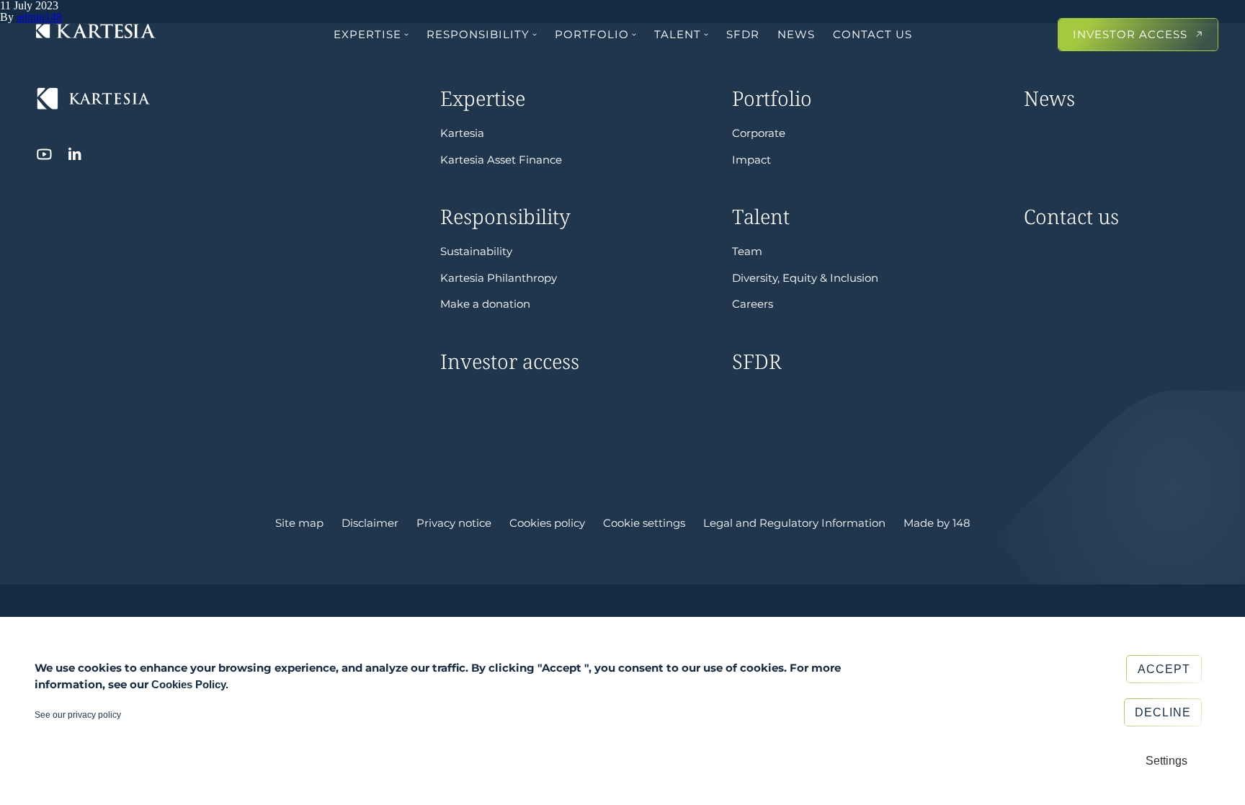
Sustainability (476, 251)
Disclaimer (370, 523)
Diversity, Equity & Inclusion (805, 278)
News (796, 34)
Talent (677, 34)
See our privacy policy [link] (78, 715)
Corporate (758, 133)
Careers (752, 304)
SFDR (742, 34)
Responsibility (478, 34)
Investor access (1130, 34)
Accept (1164, 669)
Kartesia (462, 133)
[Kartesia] (96, 32)
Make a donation (485, 304)
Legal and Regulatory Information (794, 523)
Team (747, 251)
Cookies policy (547, 523)
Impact (751, 159)
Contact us (872, 34)
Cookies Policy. (189, 684)
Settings (1166, 761)
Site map (299, 523)
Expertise (367, 34)
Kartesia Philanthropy (498, 278)
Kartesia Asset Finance (501, 159)
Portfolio (592, 34)
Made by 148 (936, 523)
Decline (1163, 712)
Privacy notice (453, 523)
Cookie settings (644, 523)
